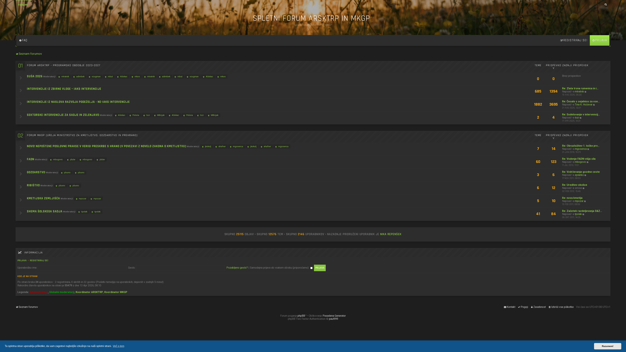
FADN (30, 159)
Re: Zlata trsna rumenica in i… (580, 88)
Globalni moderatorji (61, 292)
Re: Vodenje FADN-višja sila (579, 158)
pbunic (67, 172)
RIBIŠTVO (33, 185)
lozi (148, 115)
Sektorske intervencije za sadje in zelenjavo (63, 115)
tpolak (84, 211)
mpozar (82, 198)
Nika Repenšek (391, 234)
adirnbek (80, 76)
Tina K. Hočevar (583, 104)
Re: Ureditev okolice (574, 184)
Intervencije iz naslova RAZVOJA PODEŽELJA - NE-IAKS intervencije (78, 102)
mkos (137, 76)
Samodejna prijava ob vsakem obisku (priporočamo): (280, 267)
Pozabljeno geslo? (237, 267)
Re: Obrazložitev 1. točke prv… (580, 145)
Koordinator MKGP (115, 292)
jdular (72, 159)
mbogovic (58, 159)
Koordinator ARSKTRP (89, 292)
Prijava (22, 260)
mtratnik (65, 76)
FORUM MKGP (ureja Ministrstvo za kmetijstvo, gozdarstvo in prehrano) (82, 135)
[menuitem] (23, 40)
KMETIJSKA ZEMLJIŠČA (43, 198)
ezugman (96, 76)
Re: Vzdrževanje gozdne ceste (581, 171)
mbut (110, 76)
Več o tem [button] (118, 346)
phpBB (301, 315)
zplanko (579, 174)
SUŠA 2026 (35, 76)
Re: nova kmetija (572, 197)
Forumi (23, 5)
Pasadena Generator (334, 315)
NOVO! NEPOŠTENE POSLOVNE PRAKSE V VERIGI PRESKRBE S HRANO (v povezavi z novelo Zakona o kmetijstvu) (106, 146)
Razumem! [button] (607, 346)
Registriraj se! (39, 260)
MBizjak (160, 115)
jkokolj (208, 146)
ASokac (123, 76)
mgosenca (238, 146)
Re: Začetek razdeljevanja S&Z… (582, 211)
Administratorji (39, 292)
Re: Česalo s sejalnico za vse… (581, 101)
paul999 (333, 318)
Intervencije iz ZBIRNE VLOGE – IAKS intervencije (64, 89)
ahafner (222, 146)
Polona (136, 115)
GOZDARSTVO (36, 172)
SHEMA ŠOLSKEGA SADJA (44, 211)
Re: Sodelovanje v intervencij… (581, 114)
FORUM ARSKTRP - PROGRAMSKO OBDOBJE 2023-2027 (63, 65)
